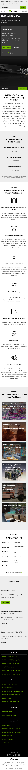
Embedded (19, 670)
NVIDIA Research (7, 735)
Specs (13, 53)
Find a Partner (7, 47)
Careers (18, 728)
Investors (18, 732)
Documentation (7, 698)
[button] (23, 11)
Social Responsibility (8, 739)
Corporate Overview (8, 728)
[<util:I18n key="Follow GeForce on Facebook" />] (7, 755)
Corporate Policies (20, 764)
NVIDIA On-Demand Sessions (11, 701)
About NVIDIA (6, 725)
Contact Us (4, 623)
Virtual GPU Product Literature (11, 694)
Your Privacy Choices (18, 762)
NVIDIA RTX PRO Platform (9, 656)
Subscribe (4, 642)
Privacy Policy (7, 762)
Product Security (11, 766)
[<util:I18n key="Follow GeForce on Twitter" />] (16, 755)
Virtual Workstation (8, 670)
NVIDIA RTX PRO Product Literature (12, 691)
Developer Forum (7, 711)
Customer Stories (7, 687)
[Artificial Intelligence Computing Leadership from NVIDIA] (12, 11)
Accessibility (9, 764)
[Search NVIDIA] (4, 11)
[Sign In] (26, 11)
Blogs (4, 684)
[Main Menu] (2, 11)
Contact (19, 766)
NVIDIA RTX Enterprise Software (11, 674)
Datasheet (5, 53)
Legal (3, 764)
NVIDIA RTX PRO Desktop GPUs (11, 660)
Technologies (6, 743)
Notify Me (16, 47)
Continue (23, 7)
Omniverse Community (9, 715)
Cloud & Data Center (8, 667)
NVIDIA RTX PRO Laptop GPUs (11, 663)
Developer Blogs (12, 684)
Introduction (4, 88)
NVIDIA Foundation (7, 732)
